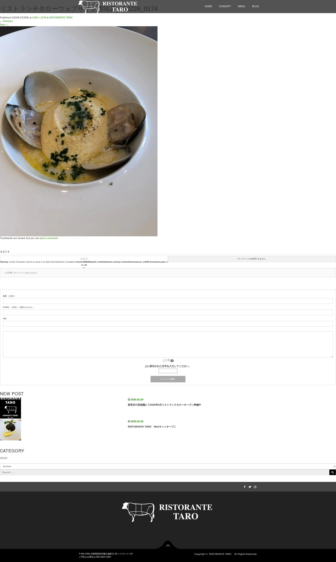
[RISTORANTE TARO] (108, 6)
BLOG (255, 6)
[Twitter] (249, 486)
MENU (241, 6)
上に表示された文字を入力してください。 (168, 366)
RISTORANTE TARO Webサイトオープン (152, 426)
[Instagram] (254, 486)
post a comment (49, 238)
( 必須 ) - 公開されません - (18, 307)
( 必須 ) (9, 296)
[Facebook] (244, 486)
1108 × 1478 (39, 17)
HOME (208, 6)
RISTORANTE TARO (60, 17)
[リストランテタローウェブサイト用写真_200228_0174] (79, 131)
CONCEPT (225, 6)
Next (4, 24)
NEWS (3, 458)
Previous (6, 21)
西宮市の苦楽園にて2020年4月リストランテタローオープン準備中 (164, 404)
